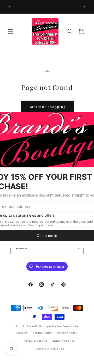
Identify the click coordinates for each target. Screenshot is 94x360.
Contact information (49, 348)
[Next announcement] (84, 7)
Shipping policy (63, 340)
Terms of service (36, 340)
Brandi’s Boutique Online (44, 326)
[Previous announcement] (9, 7)
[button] (10, 31)
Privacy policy (67, 332)
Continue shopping (47, 107)
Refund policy (42, 332)
